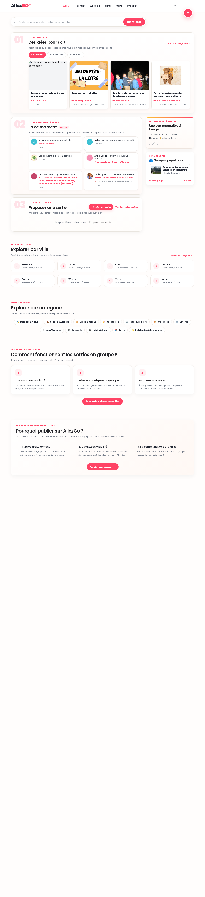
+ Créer (187, 181)
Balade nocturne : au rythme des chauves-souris (128, 94)
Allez (20, 5)
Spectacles (111, 321)
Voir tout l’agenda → (179, 43)
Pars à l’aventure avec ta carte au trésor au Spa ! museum (167, 96)
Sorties (81, 5)
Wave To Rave (46, 143)
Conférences (52, 330)
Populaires (76, 54)
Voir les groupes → (157, 181)
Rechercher (134, 21)
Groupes (132, 5)
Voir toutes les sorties (126, 207)
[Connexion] (175, 6)
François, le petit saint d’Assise (111, 162)
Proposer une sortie (100, 222)
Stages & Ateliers (58, 321)
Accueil (67, 5)
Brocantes (161, 321)
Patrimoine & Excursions (147, 330)
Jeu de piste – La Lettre (84, 93)
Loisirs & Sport (98, 330)
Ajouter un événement (102, 467)
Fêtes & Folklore (136, 321)
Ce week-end (57, 54)
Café (119, 5)
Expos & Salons (86, 321)
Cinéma (182, 321)
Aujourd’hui (37, 54)
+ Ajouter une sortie (101, 207)
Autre (120, 330)
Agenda (95, 5)
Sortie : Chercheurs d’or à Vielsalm (113, 177)
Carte (108, 5)
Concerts (75, 330)
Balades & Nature (28, 321)
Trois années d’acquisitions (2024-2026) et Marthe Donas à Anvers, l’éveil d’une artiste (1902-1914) (58, 180)
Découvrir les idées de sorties (102, 401)
